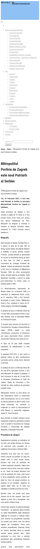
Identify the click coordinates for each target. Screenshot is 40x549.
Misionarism (13, 90)
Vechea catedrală (15, 63)
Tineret (11, 102)
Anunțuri (12, 74)
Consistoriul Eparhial (16, 49)
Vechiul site (9, 132)
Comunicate (13, 77)
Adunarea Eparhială (16, 44)
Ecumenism (13, 85)
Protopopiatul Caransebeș (18, 107)
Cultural (12, 82)
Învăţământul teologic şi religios (20, 55)
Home (3, 149)
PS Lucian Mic (14, 36)
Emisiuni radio (14, 129)
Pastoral (12, 93)
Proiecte (12, 96)
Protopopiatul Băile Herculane (19, 112)
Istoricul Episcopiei (15, 33)
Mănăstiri (8, 118)
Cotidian (12, 80)
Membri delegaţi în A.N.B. (17, 47)
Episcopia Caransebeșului (14, 30)
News (9, 149)
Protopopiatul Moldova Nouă (19, 115)
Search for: (9, 142)
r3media (23, 306)
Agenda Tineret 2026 (16, 69)
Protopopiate (13, 52)
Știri (6, 71)
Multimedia (9, 124)
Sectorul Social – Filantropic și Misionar (22, 58)
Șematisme (9, 104)
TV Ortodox (13, 126)
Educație (12, 88)
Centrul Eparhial (14, 38)
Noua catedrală (14, 60)
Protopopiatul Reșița (16, 110)
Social (11, 99)
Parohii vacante (10, 121)
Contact (8, 134)
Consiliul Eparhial (15, 41)
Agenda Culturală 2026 (17, 66)
